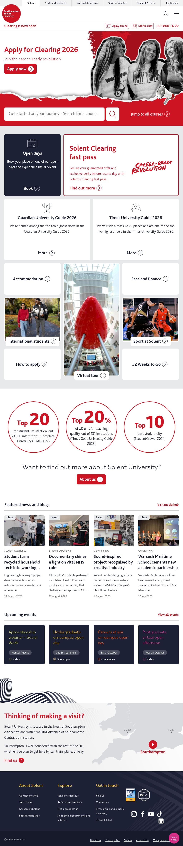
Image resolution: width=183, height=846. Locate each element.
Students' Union (146, 3)
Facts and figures (29, 815)
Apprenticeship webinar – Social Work (23, 637)
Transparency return (163, 840)
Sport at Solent (147, 341)
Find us (10, 760)
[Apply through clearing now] (121, 165)
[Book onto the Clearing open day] (32, 165)
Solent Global (104, 820)
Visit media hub (168, 504)
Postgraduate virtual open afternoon (155, 637)
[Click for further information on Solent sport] (150, 321)
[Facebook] (142, 816)
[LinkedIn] (161, 822)
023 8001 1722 (168, 26)
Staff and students (55, 3)
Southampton (152, 751)
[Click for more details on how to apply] (32, 364)
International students (28, 341)
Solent (31, 3)
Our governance (28, 795)
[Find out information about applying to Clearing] (47, 229)
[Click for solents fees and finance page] (150, 279)
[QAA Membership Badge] (144, 796)
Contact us (102, 802)
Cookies (128, 840)
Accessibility (142, 840)
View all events (168, 614)
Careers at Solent (29, 808)
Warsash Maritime (87, 3)
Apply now (17, 68)
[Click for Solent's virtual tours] (91, 321)
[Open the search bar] (166, 13)
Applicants (172, 3)
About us (88, 479)
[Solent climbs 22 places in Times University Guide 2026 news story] (136, 229)
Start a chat (145, 25)
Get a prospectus (68, 808)
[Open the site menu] (176, 13)
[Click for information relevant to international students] (32, 321)
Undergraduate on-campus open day (68, 637)
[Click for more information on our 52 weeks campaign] (150, 364)
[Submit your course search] (112, 114)
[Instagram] (134, 816)
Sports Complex (117, 3)
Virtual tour (88, 375)
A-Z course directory (70, 802)
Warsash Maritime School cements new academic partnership (158, 562)
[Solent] (11, 13)
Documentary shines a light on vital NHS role (67, 562)
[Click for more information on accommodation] (32, 279)
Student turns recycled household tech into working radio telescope (22, 565)
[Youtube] (151, 816)
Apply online (120, 25)
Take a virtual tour (68, 795)
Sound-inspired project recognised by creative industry (113, 562)
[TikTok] (159, 816)
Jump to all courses (147, 114)
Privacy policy (112, 840)
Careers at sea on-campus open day (113, 637)
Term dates (26, 802)
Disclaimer (95, 840)
